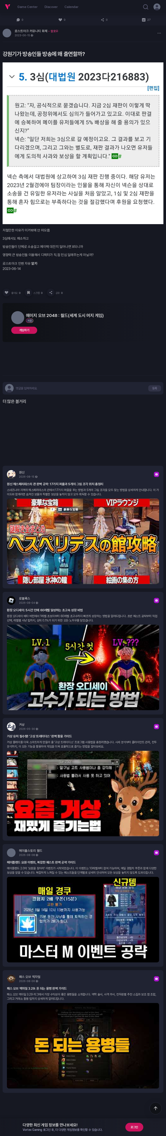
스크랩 (37, 293)
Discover (51, 7)
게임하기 (24, 330)
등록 (154, 388)
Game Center (27, 7)
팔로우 (54, 31)
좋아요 (15, 293)
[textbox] (26, 388)
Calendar (71, 7)
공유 (59, 293)
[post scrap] (28, 292)
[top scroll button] (156, 1108)
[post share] (51, 292)
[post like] (6, 292)
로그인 (134, 1127)
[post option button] (159, 33)
